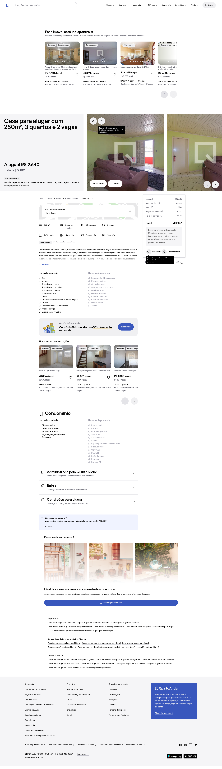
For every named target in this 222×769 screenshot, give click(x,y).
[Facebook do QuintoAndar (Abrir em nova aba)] (180, 744)
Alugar (109, 5)
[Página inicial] (7, 5)
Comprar (123, 5)
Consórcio (166, 5)
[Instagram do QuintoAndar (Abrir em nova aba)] (185, 744)
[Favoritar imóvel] (101, 121)
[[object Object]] (122, 129)
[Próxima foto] (75, 53)
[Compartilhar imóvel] (93, 121)
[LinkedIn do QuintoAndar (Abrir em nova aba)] (195, 744)
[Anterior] (164, 94)
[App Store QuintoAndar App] (190, 756)
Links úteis (179, 5)
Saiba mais (126, 327)
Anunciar (137, 5)
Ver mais (45, 264)
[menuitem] (110, 5)
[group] (62, 65)
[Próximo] (173, 94)
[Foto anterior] (49, 53)
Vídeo (116, 183)
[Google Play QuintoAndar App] (174, 756)
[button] (88, 474)
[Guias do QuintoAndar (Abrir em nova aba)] (190, 744)
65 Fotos (100, 183)
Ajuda (193, 5)
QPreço (151, 5)
